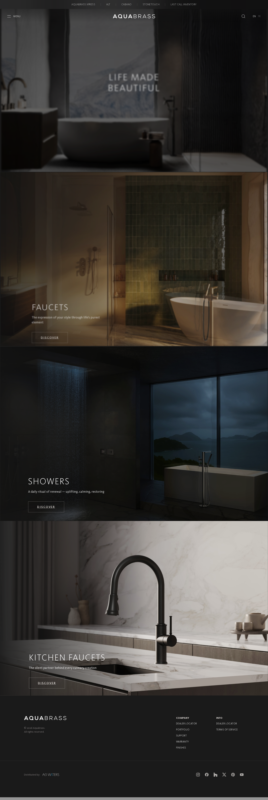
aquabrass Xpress (83, 4)
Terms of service (227, 731)
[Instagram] (198, 777)
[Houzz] (215, 777)
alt (108, 4)
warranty (182, 743)
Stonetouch (151, 4)
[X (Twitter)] (224, 777)
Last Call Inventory (183, 4)
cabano (126, 4)
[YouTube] (242, 777)
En (254, 16)
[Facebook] (207, 777)
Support (181, 737)
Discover (50, 340)
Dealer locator (186, 725)
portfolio (182, 731)
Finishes (181, 749)
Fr (259, 16)
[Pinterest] (233, 777)
